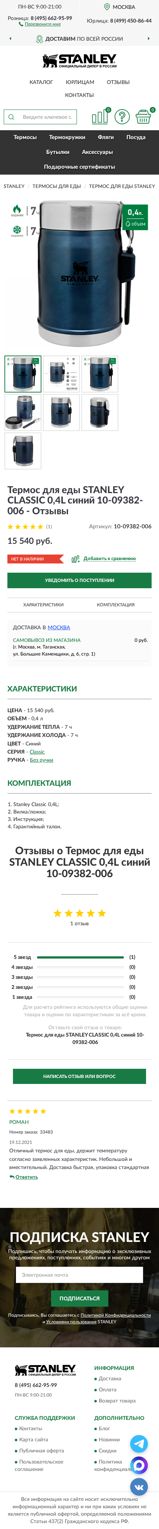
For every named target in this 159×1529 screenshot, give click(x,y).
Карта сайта (33, 1440)
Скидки (107, 1451)
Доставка (110, 1379)
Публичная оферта (41, 1451)
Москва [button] (59, 627)
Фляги (106, 137)
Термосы (25, 137)
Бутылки (58, 152)
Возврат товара (117, 1401)
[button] (40, 23)
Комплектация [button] (116, 605)
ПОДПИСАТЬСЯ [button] (80, 1298)
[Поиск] (11, 117)
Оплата (107, 1390)
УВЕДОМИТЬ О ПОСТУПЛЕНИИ (79, 580)
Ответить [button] (27, 1177)
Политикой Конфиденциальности (116, 1315)
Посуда (136, 137)
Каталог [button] (41, 82)
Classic (37, 752)
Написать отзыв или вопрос (79, 1076)
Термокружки (67, 137)
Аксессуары (97, 152)
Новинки (109, 1440)
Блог (104, 1429)
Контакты (79, 95)
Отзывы (118, 82)
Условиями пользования (71, 1322)
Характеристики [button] (43, 605)
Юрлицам (80, 82)
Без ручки (41, 760)
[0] (143, 116)
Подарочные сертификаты (79, 167)
